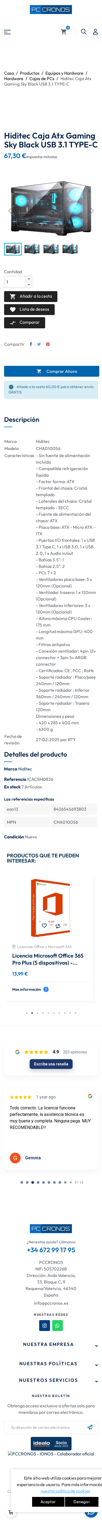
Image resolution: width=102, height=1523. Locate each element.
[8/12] (65, 1182)
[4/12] (43, 1182)
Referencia (15, 779)
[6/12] (54, 1182)
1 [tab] (26, 1013)
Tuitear (39, 344)
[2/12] (32, 1182)
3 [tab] (37, 1013)
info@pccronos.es (51, 1303)
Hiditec (25, 769)
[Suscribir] (89, 1427)
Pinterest (48, 344)
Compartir (31, 344)
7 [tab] (59, 1013)
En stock (12, 786)
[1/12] (27, 1182)
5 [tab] (48, 1013)
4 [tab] (43, 1013)
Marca (10, 769)
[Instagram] (44, 1325)
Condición (14, 836)
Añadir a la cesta (31, 296)
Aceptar (48, 1501)
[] (10, 1512)
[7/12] (60, 1182)
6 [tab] (54, 1013)
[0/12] (21, 1182)
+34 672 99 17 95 (51, 1250)
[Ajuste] (95, 31)
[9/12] (70, 1182)
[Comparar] (31, 925)
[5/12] (49, 1182)
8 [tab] (64, 1013)
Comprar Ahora (57, 371)
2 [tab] (32, 1013)
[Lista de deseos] (18, 925)
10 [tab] (75, 1013)
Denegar (81, 1501)
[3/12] (38, 1182)
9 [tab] (70, 1013)
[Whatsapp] (57, 1325)
